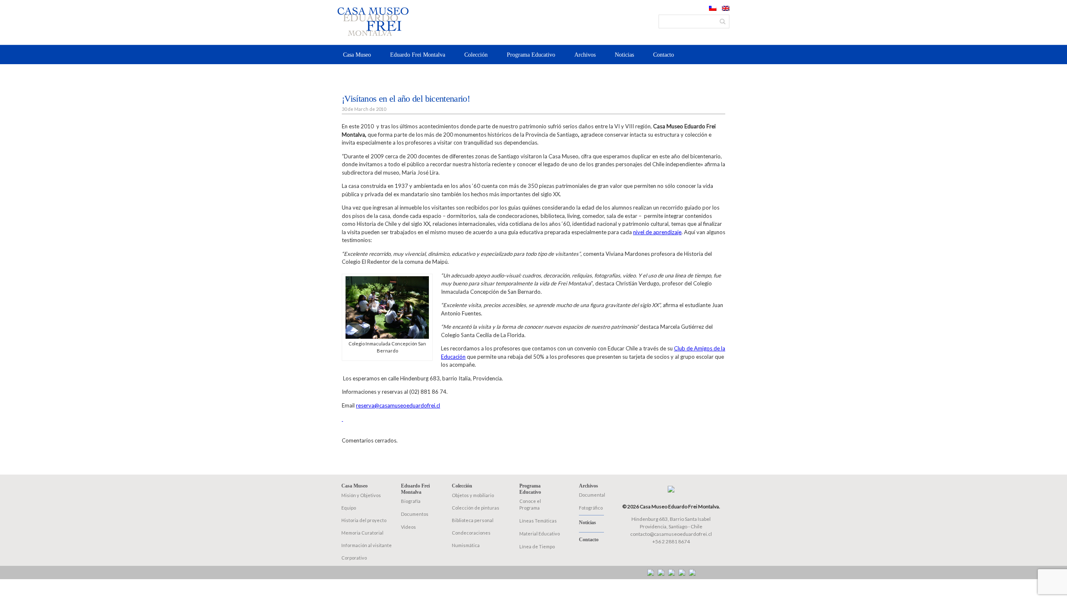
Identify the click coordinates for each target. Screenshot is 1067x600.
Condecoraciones (471, 532)
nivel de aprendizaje (657, 232)
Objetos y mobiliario (473, 495)
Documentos (414, 514)
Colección (476, 55)
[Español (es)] (712, 8)
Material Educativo (539, 533)
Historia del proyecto (363, 520)
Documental (592, 495)
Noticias (624, 55)
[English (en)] (725, 8)
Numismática (466, 545)
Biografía (411, 501)
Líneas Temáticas (538, 520)
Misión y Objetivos (361, 495)
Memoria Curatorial (362, 532)
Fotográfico (591, 507)
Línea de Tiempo (537, 546)
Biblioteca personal (472, 520)
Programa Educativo (531, 55)
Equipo (348, 507)
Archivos (585, 55)
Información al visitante (366, 545)
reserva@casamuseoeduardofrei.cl (398, 405)
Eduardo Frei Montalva (417, 55)
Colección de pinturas (475, 507)
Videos (408, 527)
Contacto (663, 55)
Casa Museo (357, 55)
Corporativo (354, 557)
